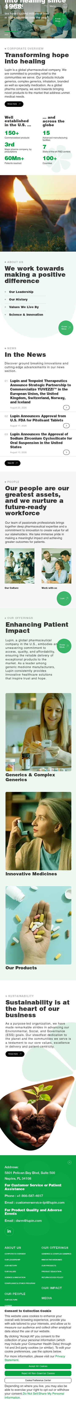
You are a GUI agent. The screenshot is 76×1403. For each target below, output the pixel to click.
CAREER (8, 1306)
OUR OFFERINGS (55, 1247)
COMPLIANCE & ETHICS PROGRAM (20, 1283)
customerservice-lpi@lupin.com (40, 1202)
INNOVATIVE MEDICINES (52, 1260)
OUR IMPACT (52, 1288)
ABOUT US (13, 1247)
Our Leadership (21, 292)
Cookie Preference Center (38, 1380)
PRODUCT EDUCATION (51, 1271)
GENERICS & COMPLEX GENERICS (56, 1254)
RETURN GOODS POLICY (52, 1277)
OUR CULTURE (11, 1300)
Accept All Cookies (38, 1366)
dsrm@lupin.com (28, 1220)
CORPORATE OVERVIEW (15, 1254)
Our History (18, 299)
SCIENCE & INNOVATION (15, 1277)
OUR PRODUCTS (49, 1266)
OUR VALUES (10, 1271)
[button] (5, 19)
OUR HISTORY (11, 1266)
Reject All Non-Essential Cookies (38, 1373)
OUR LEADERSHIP (12, 1260)
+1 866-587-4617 (29, 1196)
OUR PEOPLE (15, 1294)
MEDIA (47, 1298)
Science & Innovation (26, 315)
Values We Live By (24, 307)
